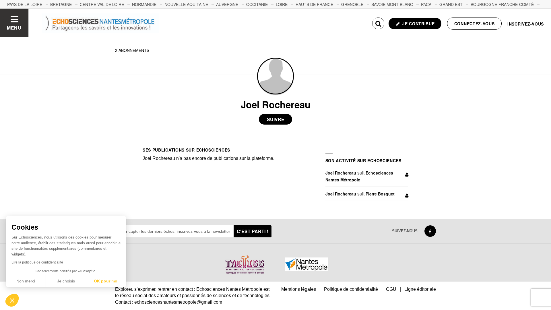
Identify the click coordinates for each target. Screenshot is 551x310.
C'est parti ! (252, 231)
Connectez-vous (474, 23)
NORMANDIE (144, 4)
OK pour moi (106, 281)
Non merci (25, 281)
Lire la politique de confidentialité (37, 262)
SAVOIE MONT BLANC (392, 4)
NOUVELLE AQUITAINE (186, 4)
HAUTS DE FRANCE (314, 4)
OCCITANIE (257, 4)
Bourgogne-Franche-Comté (502, 4)
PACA (426, 4)
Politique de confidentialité (351, 289)
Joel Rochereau (340, 173)
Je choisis (66, 281)
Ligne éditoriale (420, 289)
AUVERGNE (227, 4)
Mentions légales (298, 289)
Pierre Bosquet (380, 194)
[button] (12, 300)
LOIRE (282, 4)
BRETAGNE (61, 4)
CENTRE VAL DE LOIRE (102, 4)
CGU (391, 289)
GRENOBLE (352, 4)
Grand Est (451, 4)
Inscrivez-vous (525, 24)
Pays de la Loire (24, 4)
